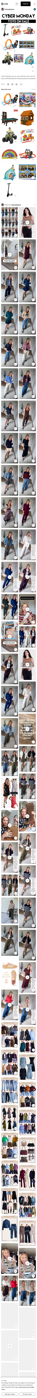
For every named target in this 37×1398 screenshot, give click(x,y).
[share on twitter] (16, 84)
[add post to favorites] (32, 71)
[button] (34, 4)
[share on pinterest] (12, 84)
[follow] (35, 9)
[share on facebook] (8, 84)
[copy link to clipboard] (21, 84)
